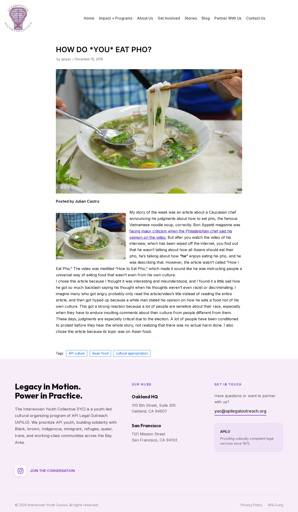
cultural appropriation (132, 353)
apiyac (66, 59)
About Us (145, 18)
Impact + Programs (115, 18)
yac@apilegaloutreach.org (240, 411)
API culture (77, 353)
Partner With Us (227, 18)
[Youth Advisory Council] (18, 18)
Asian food (100, 353)
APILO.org (275, 505)
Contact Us (255, 18)
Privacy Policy (251, 505)
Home (89, 18)
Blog (206, 18)
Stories (191, 18)
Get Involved (169, 18)
